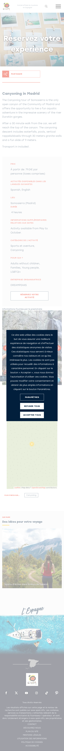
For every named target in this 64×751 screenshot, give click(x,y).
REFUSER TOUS (32, 406)
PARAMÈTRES (32, 397)
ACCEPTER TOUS (32, 415)
